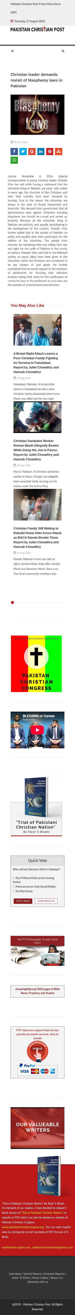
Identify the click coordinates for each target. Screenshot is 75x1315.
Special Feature (32, 1274)
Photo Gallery (40, 1278)
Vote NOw (23, 901)
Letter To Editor (21, 1278)
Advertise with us (37, 1282)
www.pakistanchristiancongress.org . (23, 1227)
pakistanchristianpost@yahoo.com (52, 1247)
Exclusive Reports (54, 1274)
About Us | (57, 1278)
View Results (46, 901)
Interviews (15, 1274)
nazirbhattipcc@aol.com (16, 1247)
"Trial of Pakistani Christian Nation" (42, 1213)
